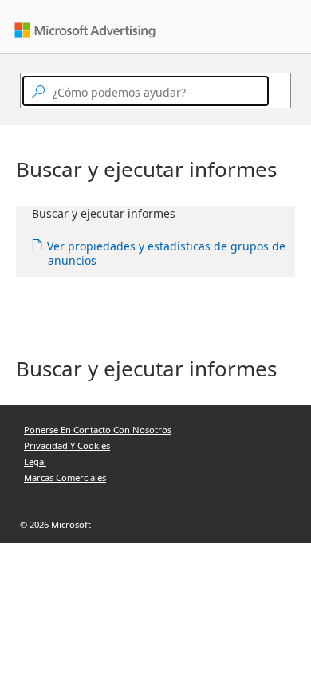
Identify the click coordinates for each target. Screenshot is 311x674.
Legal (35, 461)
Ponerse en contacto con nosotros (97, 430)
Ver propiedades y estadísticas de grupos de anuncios (166, 253)
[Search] (276, 91)
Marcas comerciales (65, 477)
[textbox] (145, 91)
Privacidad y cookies (67, 445)
